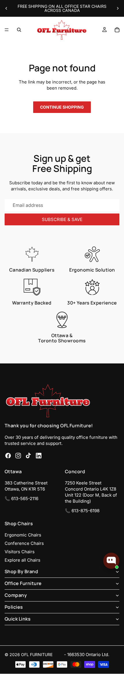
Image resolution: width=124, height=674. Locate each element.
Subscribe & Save (62, 219)
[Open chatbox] (111, 561)
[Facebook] (8, 455)
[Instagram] (18, 455)
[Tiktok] (28, 455)
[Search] (19, 29)
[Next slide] (117, 8)
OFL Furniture (36, 654)
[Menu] (6, 29)
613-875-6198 (85, 511)
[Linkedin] (38, 455)
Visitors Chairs (20, 551)
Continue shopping (62, 107)
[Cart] (117, 29)
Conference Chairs (24, 543)
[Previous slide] (6, 8)
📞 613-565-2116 (21, 499)
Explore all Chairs (22, 560)
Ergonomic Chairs (23, 535)
